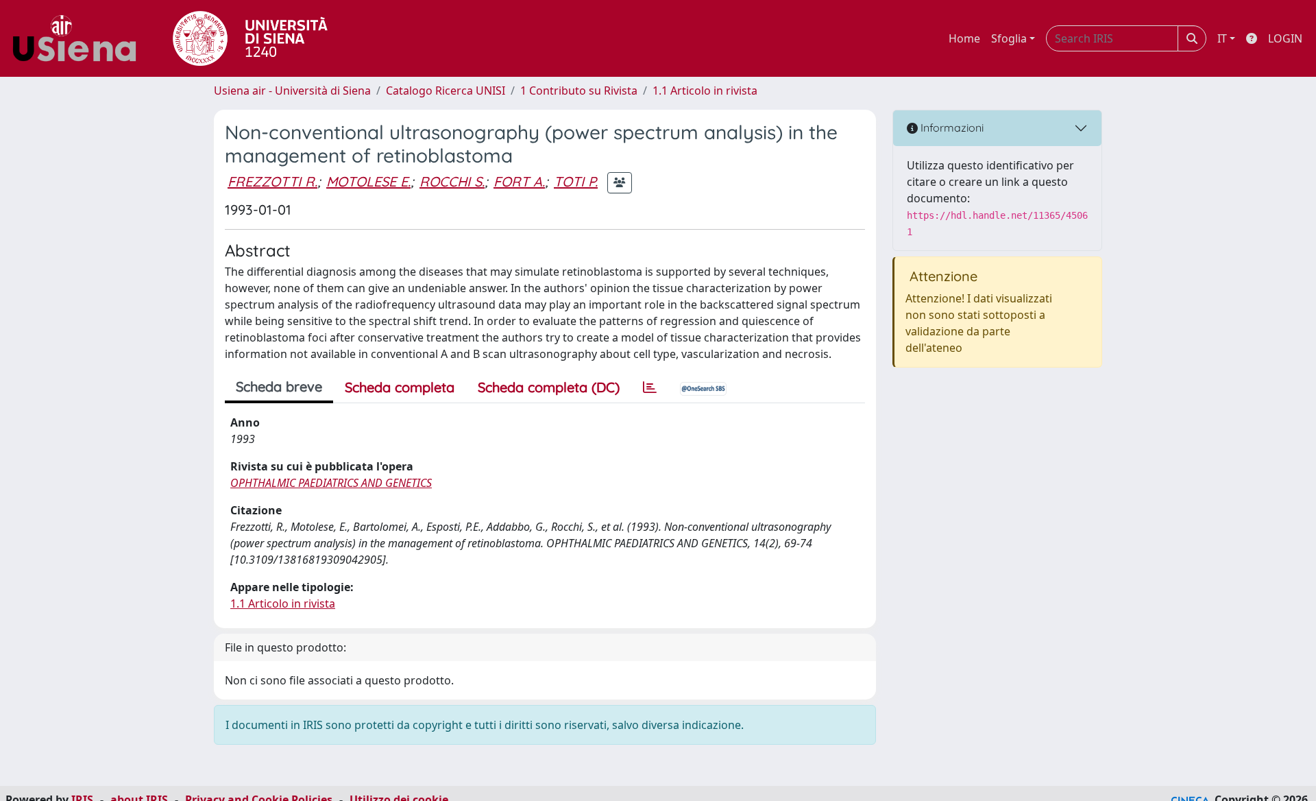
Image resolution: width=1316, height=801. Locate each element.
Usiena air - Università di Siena (292, 90)
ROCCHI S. (452, 181)
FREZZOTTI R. (272, 181)
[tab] (649, 387)
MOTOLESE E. (368, 181)
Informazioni (951, 127)
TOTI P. (576, 181)
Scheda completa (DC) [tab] (549, 387)
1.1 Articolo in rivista (705, 90)
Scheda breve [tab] (279, 386)
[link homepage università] (250, 38)
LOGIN (1285, 38)
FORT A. (519, 181)
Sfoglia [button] (1009, 38)
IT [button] (1222, 38)
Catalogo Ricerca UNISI (445, 90)
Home (964, 38)
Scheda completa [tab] (399, 387)
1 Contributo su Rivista (578, 90)
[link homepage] (79, 38)
